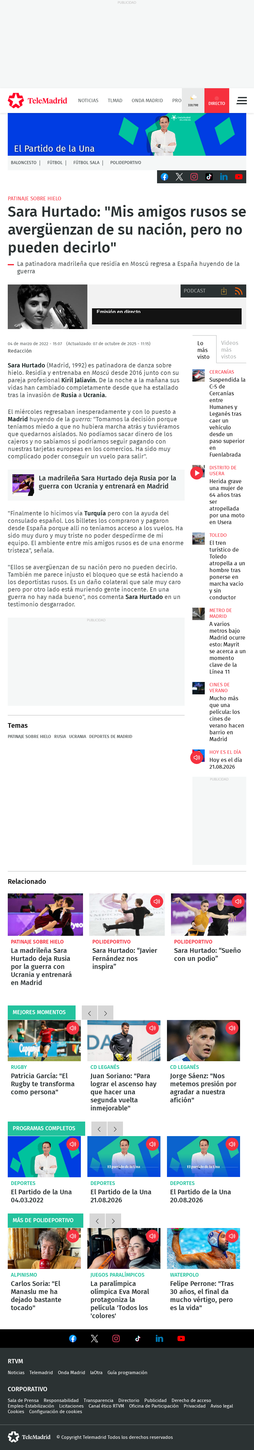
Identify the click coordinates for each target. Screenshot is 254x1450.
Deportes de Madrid (110, 737)
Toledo (218, 535)
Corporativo (27, 1389)
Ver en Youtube (181, 1338)
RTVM (15, 1361)
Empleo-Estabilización (31, 1406)
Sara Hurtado (47, 306)
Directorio (128, 1400)
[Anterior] (89, 1012)
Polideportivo (125, 163)
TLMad (115, 100)
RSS (238, 290)
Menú (241, 100)
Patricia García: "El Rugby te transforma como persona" (44, 1040)
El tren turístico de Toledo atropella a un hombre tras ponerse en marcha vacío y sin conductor (198, 538)
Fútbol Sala (86, 163)
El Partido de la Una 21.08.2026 (123, 1156)
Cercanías (221, 372)
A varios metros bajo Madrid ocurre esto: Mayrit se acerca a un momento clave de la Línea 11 (198, 614)
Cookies (16, 1411)
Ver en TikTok (138, 1340)
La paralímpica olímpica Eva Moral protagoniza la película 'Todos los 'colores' (123, 1248)
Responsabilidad (61, 1400)
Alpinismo (24, 1275)
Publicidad (155, 1400)
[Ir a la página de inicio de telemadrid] (37, 100)
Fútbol (55, 163)
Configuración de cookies (55, 1411)
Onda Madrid (147, 100)
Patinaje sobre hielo (34, 198)
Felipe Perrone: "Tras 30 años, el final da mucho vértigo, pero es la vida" (203, 1248)
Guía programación (127, 1372)
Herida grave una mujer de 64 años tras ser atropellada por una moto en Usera (198, 471)
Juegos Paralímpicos (117, 1275)
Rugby (19, 1067)
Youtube (238, 176)
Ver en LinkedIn (159, 1338)
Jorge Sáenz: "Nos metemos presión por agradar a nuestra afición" (203, 1040)
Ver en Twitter (94, 1340)
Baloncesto (24, 163)
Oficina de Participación (154, 1406)
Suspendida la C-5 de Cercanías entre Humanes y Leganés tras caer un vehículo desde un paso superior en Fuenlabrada (198, 375)
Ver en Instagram (116, 1338)
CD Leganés (105, 1067)
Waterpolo (184, 1275)
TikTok (209, 176)
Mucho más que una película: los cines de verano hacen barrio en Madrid (198, 688)
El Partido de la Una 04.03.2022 (44, 1156)
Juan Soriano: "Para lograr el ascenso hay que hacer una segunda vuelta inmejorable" (123, 1040)
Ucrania (77, 737)
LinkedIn (224, 176)
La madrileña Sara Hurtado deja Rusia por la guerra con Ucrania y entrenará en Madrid (23, 485)
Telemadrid (41, 1372)
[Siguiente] (105, 1012)
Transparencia (98, 1400)
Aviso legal (222, 1406)
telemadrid (29, 1437)
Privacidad (195, 1406)
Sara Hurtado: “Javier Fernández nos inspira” (126, 914)
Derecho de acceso (191, 1400)
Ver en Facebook (73, 1340)
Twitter (179, 176)
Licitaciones (71, 1406)
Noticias (88, 100)
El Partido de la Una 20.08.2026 (203, 1156)
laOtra (96, 1372)
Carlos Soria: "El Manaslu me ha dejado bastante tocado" (44, 1248)
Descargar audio (224, 290)
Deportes (23, 1183)
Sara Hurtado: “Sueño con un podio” (208, 914)
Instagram (194, 176)
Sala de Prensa (23, 1400)
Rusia (60, 737)
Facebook (164, 176)
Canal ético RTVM (106, 1406)
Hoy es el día (225, 752)
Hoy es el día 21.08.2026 (198, 755)
